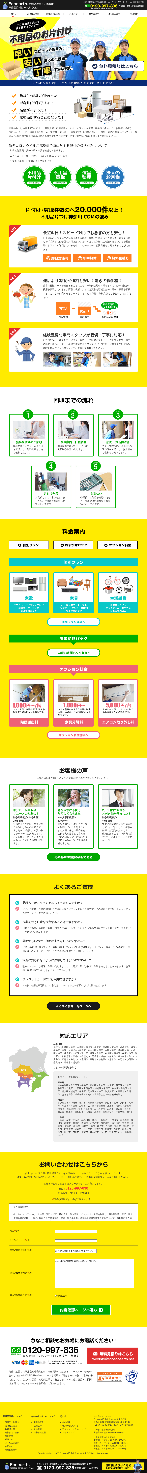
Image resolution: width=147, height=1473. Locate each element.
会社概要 (66, 1422)
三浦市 (76, 1056)
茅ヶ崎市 (122, 1056)
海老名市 (75, 1059)
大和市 (56, 1059)
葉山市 (132, 1056)
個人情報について (70, 1426)
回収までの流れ (12, 1432)
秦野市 (121, 1059)
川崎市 (56, 1047)
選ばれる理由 (11, 1426)
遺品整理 (38, 1429)
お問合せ (9, 1446)
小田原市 (131, 1059)
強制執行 (38, 1426)
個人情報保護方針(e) (21, 1294)
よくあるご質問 (12, 1443)
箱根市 (67, 1062)
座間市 (84, 1059)
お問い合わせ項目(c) (21, 1250)
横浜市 (74, 1050)
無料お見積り (11, 1449)
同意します (62, 1295)
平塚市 (93, 1059)
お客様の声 (10, 1429)
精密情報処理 (40, 1432)
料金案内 (9, 1436)
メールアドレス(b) (19, 1240)
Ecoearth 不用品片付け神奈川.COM (76, 1453)
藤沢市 (112, 1056)
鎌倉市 (104, 1056)
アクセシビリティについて (74, 1429)
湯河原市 (77, 1062)
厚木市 (112, 1059)
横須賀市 (85, 1056)
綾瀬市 (65, 1059)
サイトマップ (68, 1432)
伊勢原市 (103, 1059)
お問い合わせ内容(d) (21, 1272)
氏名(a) (14, 1230)
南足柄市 (57, 1062)
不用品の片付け (12, 1422)
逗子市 (95, 1056)
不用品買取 (39, 1422)
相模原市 (66, 1056)
